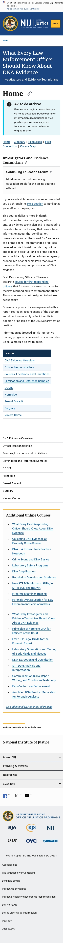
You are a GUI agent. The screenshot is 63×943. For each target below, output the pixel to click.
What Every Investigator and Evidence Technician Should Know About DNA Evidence (33, 618)
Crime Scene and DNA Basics (30, 559)
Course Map (28, 146)
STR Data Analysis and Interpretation (26, 668)
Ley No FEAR (9, 904)
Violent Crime (13, 415)
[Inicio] (34, 23)
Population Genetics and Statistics (34, 577)
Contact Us (10, 146)
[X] (17, 797)
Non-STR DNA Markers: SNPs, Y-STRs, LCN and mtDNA (32, 585)
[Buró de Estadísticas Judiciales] (31, 832)
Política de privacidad (14, 888)
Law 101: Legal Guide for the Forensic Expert (30, 641)
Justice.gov (8, 928)
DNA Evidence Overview (20, 360)
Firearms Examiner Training (29, 593)
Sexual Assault (14, 401)
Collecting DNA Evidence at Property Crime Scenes (29, 541)
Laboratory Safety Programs (30, 565)
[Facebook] (6, 797)
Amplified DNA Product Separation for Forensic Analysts (34, 694)
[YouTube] (28, 797)
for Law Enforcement (31, 686)
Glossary (19, 141)
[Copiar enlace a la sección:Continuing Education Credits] (50, 171)
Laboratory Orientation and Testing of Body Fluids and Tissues (34, 651)
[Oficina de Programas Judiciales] (10, 23)
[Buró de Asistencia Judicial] (12, 830)
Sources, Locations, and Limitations (27, 374)
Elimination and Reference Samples (27, 381)
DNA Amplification (23, 571)
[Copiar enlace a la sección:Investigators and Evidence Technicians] (25, 162)
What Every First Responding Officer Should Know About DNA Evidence (32, 528)
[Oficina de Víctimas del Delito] (31, 843)
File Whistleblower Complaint (18, 872)
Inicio (5, 40)
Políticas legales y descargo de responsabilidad (28, 896)
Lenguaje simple (11, 880)
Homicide (11, 394)
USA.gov (7, 920)
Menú (55, 23)
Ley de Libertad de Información (19, 912)
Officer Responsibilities (19, 367)
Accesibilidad (9, 864)
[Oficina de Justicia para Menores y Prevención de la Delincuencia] (12, 843)
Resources (35, 141)
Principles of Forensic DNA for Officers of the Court (31, 631)
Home (6, 141)
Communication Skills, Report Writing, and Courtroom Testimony (34, 678)
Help (48, 141)
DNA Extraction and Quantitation (32, 659)
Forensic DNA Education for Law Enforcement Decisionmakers (32, 602)
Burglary (10, 408)
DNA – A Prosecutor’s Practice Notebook (31, 551)
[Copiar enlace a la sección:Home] (28, 93)
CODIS (9, 387)
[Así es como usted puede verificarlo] (31, 6)
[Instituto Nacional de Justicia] (50, 830)
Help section (35, 203)
